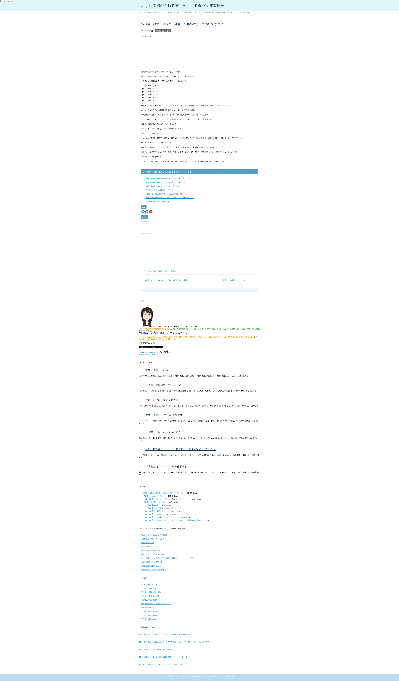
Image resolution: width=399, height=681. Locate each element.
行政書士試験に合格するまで (152, 615)
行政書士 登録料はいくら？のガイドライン (238, 280)
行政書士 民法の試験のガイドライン (159, 190)
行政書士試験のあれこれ (150, 619)
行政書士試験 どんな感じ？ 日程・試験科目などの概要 (166, 280)
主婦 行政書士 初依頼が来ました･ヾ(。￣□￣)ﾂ (161, 517)
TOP (160, 12)
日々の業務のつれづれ (149, 584)
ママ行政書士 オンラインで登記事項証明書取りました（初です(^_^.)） (168, 558)
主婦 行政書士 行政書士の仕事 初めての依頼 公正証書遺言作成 (165, 634)
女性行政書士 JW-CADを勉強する (165, 415)
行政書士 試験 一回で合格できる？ (158, 202)
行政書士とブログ (147, 543)
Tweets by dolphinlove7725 (149, 352)
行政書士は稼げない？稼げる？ (163, 432)
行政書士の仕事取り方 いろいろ (163, 385)
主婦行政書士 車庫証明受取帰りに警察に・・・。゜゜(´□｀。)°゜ (164, 657)
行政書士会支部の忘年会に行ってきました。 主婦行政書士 (161, 664)
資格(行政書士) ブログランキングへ (149, 354)
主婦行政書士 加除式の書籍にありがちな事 (155, 649)
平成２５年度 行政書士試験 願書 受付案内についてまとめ (168, 179)
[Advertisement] (158, 53)
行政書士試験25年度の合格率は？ (153, 570)
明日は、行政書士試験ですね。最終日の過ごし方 (163, 194)
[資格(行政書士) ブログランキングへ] (165, 352)
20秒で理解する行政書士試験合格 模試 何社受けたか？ (166, 182)
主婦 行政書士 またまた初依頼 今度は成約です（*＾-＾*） (180, 449)
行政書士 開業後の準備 (150, 596)
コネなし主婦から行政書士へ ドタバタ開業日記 (180, 5)
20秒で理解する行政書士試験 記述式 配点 (162, 186)
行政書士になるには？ (163, 31)
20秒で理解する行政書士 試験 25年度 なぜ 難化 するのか (169, 198)
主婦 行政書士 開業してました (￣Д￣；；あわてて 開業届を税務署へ (171, 520)
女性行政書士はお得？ (158, 370)
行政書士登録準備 (147, 607)
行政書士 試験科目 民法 (151, 592)
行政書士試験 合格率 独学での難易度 (161, 271)
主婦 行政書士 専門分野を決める (156, 511)
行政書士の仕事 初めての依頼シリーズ (156, 604)
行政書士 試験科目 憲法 (151, 588)
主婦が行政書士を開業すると (161, 400)
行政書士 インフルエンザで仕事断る (166, 466)
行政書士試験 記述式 (149, 611)
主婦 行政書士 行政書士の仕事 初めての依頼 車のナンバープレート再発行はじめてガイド (175, 642)
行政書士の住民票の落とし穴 (151, 566)
